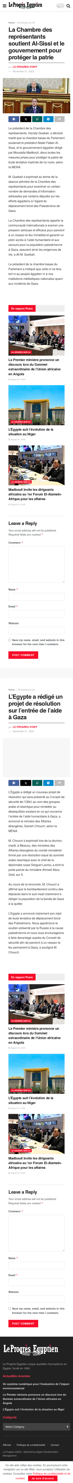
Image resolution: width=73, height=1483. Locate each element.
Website (13, 623)
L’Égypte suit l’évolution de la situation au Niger (30, 431)
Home (11, 22)
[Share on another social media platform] (59, 119)
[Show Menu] (4, 5)
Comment (15, 542)
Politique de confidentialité (31, 1445)
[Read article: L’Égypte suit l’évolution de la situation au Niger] (36, 405)
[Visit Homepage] (25, 5)
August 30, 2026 (17, 379)
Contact (55, 1445)
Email (13, 606)
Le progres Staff (25, 67)
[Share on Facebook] (13, 119)
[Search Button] (68, 5)
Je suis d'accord (43, 1478)
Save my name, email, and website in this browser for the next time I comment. (38, 642)
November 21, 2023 (23, 71)
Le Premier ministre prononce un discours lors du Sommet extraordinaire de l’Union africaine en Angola (34, 366)
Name (13, 589)
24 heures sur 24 (26, 22)
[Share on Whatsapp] (37, 119)
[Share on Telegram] (48, 119)
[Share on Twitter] (25, 119)
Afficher (7, 1445)
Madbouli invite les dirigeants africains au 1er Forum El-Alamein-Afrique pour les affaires (35, 494)
